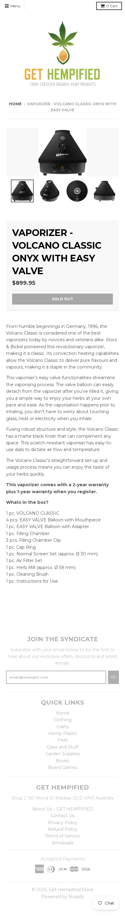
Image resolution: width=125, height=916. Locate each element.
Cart (112, 6)
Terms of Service (62, 836)
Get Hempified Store (71, 889)
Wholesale (63, 843)
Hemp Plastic (62, 733)
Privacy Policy (62, 822)
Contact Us (62, 815)
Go (113, 677)
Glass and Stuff (62, 747)
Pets (63, 740)
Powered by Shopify (62, 896)
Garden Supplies (63, 753)
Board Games (62, 767)
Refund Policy (62, 829)
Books (62, 760)
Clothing (63, 719)
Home (15, 104)
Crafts (62, 726)
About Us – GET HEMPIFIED (62, 809)
